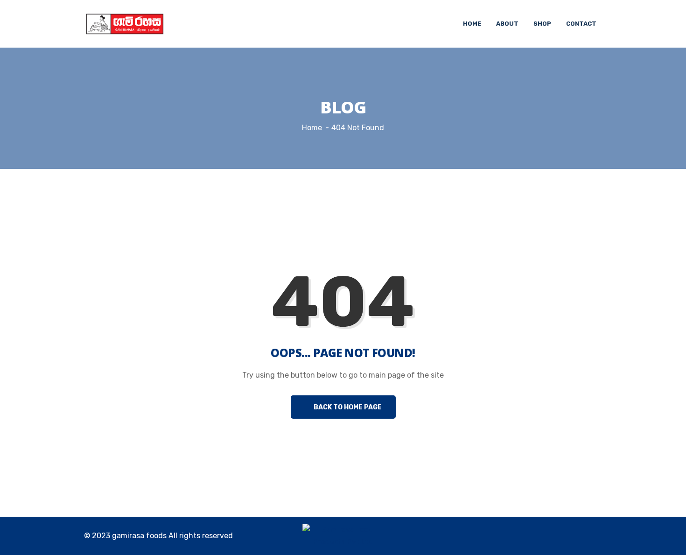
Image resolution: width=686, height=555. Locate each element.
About (507, 23)
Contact (581, 23)
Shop (542, 23)
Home (472, 23)
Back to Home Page (347, 407)
